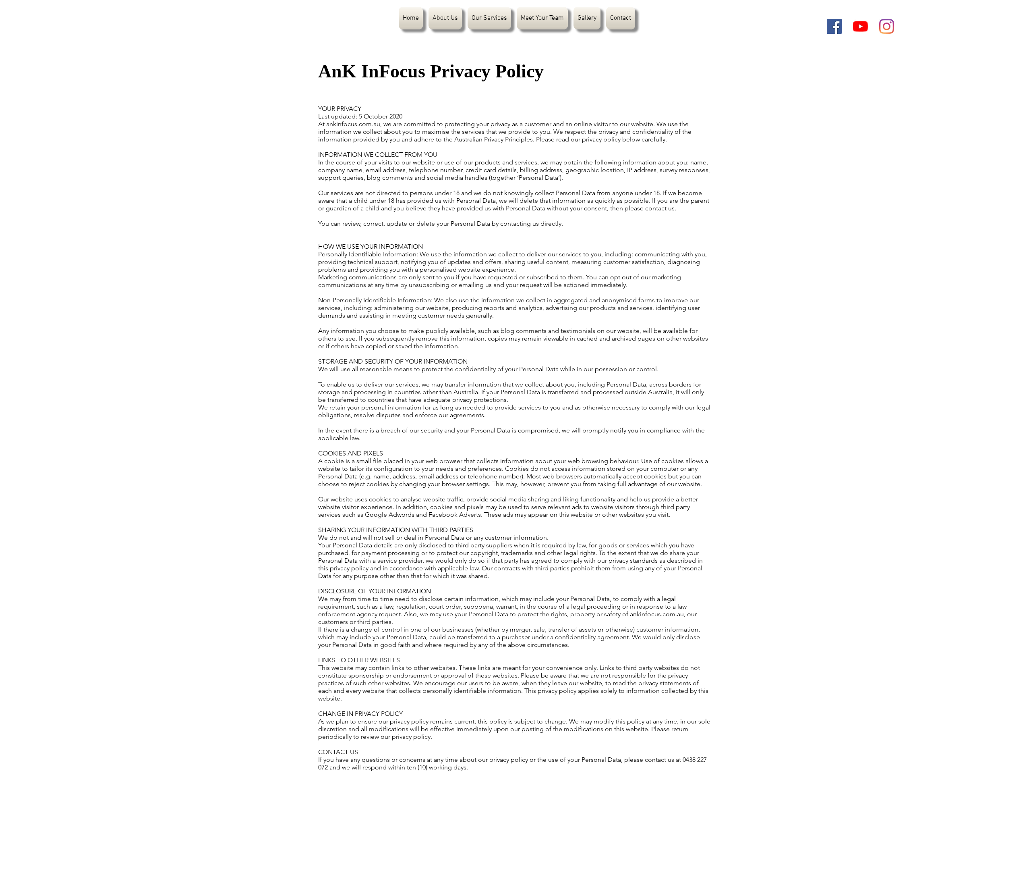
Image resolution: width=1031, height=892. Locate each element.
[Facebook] (834, 26)
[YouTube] (860, 26)
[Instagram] (886, 26)
